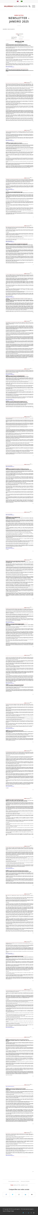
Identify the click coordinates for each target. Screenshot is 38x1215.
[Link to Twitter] (23, 1212)
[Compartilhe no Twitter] (12, 1194)
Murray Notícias (19, 15)
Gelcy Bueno (26, 1181)
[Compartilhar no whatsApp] (19, 1194)
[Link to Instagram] (31, 1212)
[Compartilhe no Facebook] (6, 1194)
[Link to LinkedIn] (28, 1212)
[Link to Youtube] (34, 1212)
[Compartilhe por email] (32, 1194)
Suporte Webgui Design (8, 1211)
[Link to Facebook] (26, 1212)
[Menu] (32, 6)
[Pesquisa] (28, 6)
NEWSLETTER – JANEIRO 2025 (19, 19)
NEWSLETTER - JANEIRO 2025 (21, 1185)
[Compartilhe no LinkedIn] (25, 1194)
